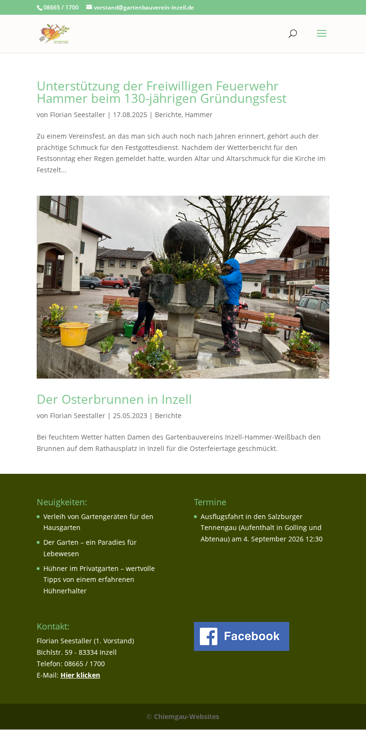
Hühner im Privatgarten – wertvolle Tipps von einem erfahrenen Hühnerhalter (99, 580)
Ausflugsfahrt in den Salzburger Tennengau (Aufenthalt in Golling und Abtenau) (261, 528)
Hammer (199, 114)
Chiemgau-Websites (186, 716)
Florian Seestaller (77, 114)
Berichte (168, 114)
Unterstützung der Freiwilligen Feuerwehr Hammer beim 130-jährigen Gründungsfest (161, 92)
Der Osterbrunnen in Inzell (114, 399)
